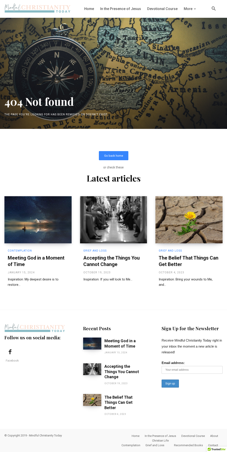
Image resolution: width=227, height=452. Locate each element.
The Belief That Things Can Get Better (118, 402)
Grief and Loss (95, 250)
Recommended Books (188, 445)
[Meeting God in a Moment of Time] (38, 219)
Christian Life (160, 440)
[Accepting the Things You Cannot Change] (113, 219)
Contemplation (20, 250)
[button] (214, 9)
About (214, 436)
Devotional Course (193, 436)
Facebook (12, 360)
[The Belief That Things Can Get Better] (189, 219)
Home (135, 436)
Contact (213, 445)
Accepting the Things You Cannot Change (121, 371)
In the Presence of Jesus (160, 436)
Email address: (173, 363)
